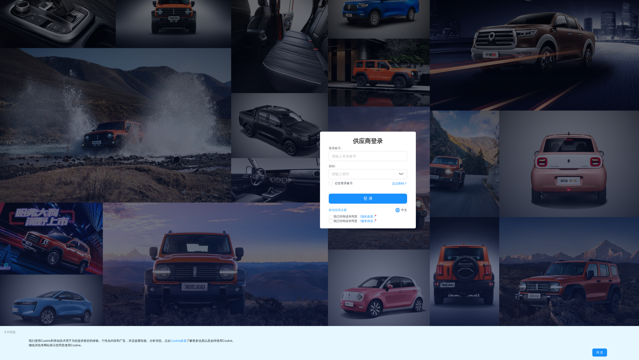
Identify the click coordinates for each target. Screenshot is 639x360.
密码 (332, 166)
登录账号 (335, 148)
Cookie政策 (178, 340)
